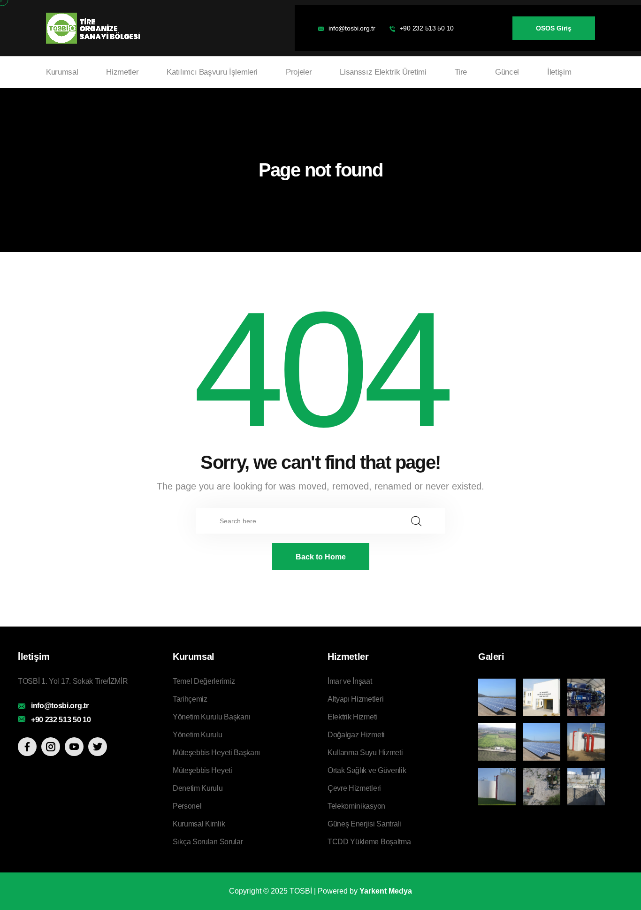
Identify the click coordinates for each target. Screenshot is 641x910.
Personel (187, 806)
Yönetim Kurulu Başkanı (211, 717)
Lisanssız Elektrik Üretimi (383, 72)
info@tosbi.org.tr (351, 28)
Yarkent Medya (385, 891)
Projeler (299, 72)
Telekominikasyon (356, 806)
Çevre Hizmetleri (354, 788)
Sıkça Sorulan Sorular (208, 842)
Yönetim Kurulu (197, 735)
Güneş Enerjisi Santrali (364, 824)
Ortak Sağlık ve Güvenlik (367, 770)
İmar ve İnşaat (350, 681)
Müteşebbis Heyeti (202, 770)
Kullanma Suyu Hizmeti (365, 753)
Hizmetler (122, 72)
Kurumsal (62, 72)
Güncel (507, 72)
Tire (461, 72)
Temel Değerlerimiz (204, 681)
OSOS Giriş (554, 28)
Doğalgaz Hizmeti (356, 735)
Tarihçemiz (190, 699)
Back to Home (321, 557)
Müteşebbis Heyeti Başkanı (216, 753)
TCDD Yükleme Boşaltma (369, 842)
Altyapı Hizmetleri (355, 699)
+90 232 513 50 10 (427, 28)
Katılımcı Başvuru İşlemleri (212, 72)
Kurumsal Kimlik (199, 824)
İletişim (559, 72)
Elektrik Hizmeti (352, 717)
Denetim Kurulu (198, 788)
